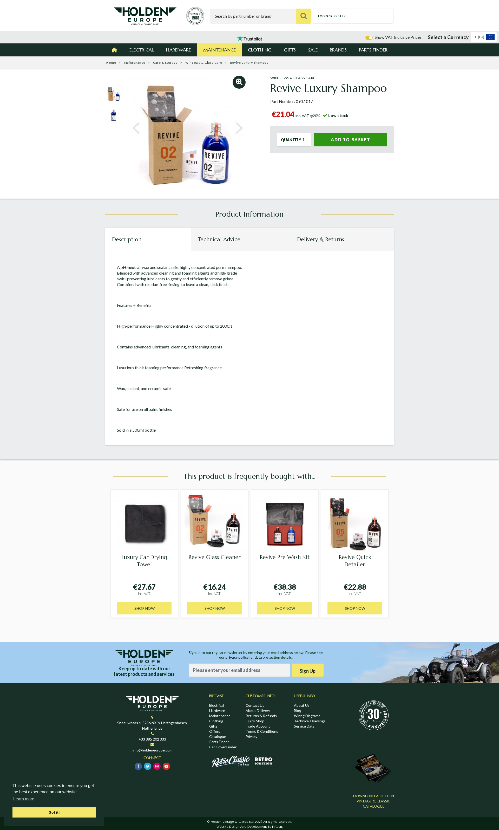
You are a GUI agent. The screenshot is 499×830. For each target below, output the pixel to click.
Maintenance (219, 50)
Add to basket (350, 139)
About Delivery (258, 710)
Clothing (260, 50)
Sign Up (308, 671)
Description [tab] (126, 239)
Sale (313, 50)
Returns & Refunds (261, 716)
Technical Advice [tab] (219, 239)
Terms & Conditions (262, 731)
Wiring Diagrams (307, 716)
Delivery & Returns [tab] (320, 239)
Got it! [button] (54, 812)
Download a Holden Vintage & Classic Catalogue (373, 801)
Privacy (251, 736)
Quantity (291, 140)
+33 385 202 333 (152, 739)
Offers (214, 731)
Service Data (304, 726)
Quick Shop (255, 721)
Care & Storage (165, 62)
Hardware (178, 50)
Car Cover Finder (223, 747)
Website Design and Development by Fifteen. (249, 826)
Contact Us (255, 705)
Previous (136, 128)
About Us (302, 705)
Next (239, 128)
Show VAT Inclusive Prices (398, 37)
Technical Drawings (310, 721)
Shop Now (144, 608)
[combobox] (484, 37)
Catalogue (217, 736)
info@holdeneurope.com (152, 750)
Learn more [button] (23, 799)
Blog (297, 710)
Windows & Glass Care (203, 62)
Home (111, 62)
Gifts (290, 50)
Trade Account (258, 726)
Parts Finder (373, 50)
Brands (338, 50)
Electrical (141, 50)
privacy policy (236, 657)
